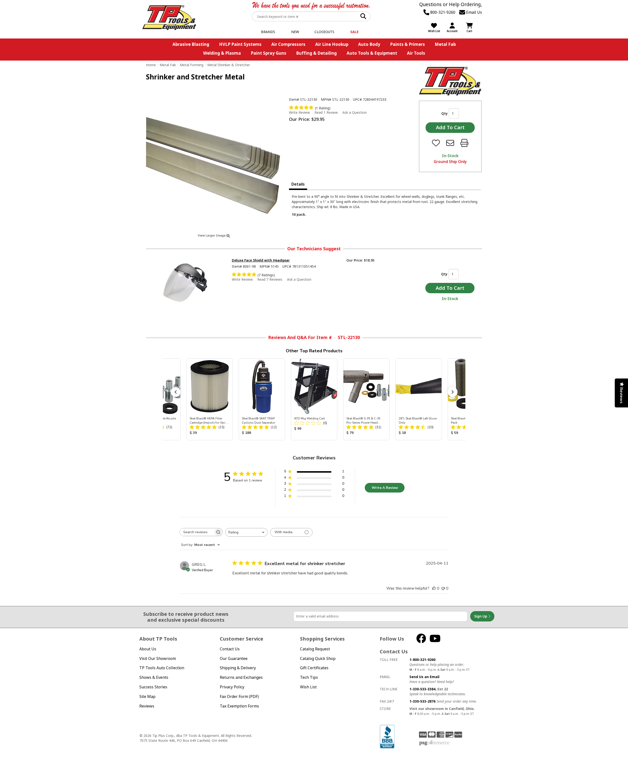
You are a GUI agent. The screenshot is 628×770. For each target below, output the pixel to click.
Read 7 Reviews (269, 279)
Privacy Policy (232, 687)
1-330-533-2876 (422, 701)
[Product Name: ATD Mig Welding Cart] (314, 399)
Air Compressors (288, 44)
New (295, 31)
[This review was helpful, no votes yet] (434, 588)
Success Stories (153, 687)
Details (298, 184)
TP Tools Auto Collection (161, 667)
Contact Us (230, 649)
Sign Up (481, 616)
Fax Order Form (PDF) (239, 696)
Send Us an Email (424, 676)
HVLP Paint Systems (240, 44)
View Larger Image (212, 235)
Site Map (147, 696)
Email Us (473, 12)
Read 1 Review (326, 112)
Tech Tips (309, 677)
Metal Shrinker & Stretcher (228, 65)
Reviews (146, 706)
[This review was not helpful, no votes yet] (443, 588)
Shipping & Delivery (238, 667)
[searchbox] (197, 532)
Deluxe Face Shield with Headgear (261, 260)
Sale (354, 31)
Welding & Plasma (222, 53)
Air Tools (416, 53)
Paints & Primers (407, 44)
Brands (268, 31)
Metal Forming (191, 65)
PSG (434, 743)
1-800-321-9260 (422, 659)
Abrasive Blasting (190, 44)
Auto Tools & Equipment (372, 53)
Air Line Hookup (331, 44)
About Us (147, 649)
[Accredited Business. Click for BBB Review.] (387, 736)
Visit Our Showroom (157, 658)
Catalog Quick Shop (318, 658)
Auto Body (369, 44)
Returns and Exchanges (241, 677)
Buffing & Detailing (316, 53)
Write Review (299, 112)
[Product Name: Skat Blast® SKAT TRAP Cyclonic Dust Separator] (262, 399)
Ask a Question (354, 112)
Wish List (308, 687)
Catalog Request (315, 649)
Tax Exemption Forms (239, 706)
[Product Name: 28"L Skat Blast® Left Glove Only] (418, 399)
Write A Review (385, 487)
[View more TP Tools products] (450, 81)
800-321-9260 (442, 12)
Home (151, 65)
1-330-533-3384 (422, 689)
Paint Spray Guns (268, 53)
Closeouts (324, 31)
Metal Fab (445, 44)
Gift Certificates (314, 667)
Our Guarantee (234, 658)
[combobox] (246, 532)
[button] (176, 392)
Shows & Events (153, 677)
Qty (444, 113)
